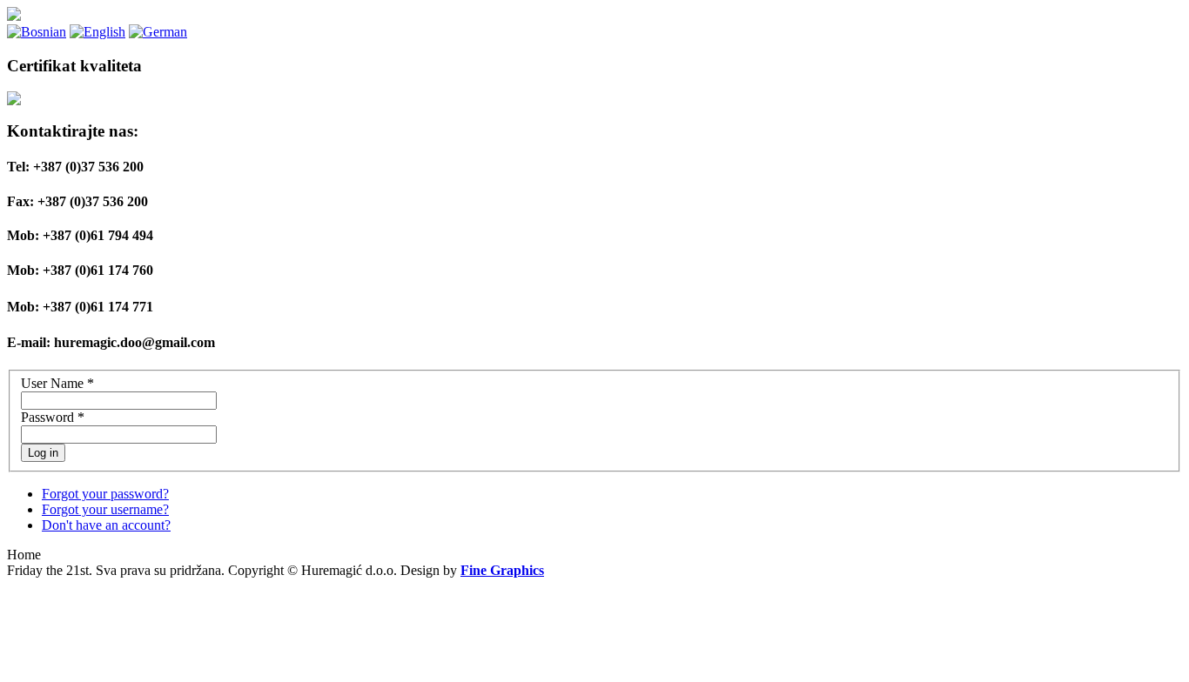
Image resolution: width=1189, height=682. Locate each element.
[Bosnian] (36, 31)
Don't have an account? (106, 525)
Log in (43, 452)
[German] (158, 31)
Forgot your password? (105, 493)
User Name (57, 383)
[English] (97, 31)
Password (52, 417)
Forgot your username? (105, 509)
